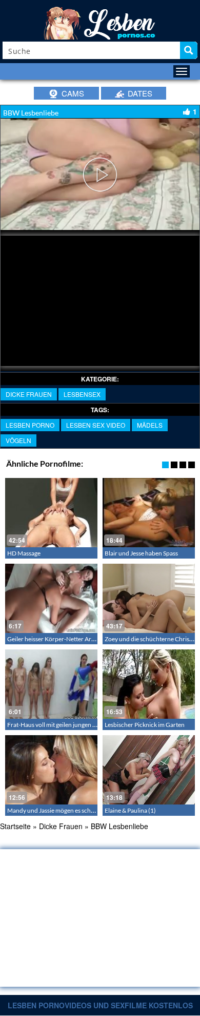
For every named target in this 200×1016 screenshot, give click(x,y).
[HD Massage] (51, 512)
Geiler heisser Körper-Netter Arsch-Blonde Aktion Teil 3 (81, 639)
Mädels (150, 424)
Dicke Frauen (29, 394)
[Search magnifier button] (188, 50)
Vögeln (18, 440)
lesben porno (30, 424)
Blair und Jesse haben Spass (141, 553)
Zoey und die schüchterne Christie (150, 639)
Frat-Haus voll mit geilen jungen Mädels (59, 725)
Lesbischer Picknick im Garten (145, 725)
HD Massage (24, 553)
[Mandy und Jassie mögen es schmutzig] (51, 769)
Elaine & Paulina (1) (130, 810)
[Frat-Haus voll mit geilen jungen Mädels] (51, 684)
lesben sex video (95, 424)
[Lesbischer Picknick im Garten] (149, 684)
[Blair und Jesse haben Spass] (149, 512)
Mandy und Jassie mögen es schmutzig (58, 810)
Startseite (15, 826)
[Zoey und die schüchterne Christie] (149, 598)
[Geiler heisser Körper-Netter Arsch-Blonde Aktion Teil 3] (51, 598)
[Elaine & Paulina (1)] (149, 769)
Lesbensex (82, 394)
